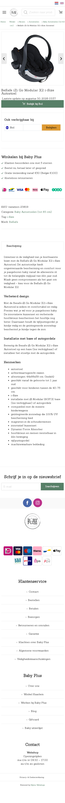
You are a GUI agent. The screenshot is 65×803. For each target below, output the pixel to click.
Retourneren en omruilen (33, 625)
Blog (33, 711)
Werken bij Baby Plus (34, 702)
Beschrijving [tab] (13, 245)
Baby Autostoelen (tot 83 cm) (33, 211)
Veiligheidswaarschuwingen (33, 659)
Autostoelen (34, 21)
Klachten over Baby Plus (34, 642)
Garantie (34, 633)
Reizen (22, 21)
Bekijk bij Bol (35, 103)
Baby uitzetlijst (34, 728)
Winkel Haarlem (34, 694)
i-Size (10, 216)
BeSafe (13, 221)
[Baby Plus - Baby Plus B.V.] (15, 12)
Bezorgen (34, 617)
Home (3, 21)
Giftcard (34, 719)
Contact (34, 591)
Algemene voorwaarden (34, 650)
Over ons (33, 685)
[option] (32, 58)
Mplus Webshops (38, 785)
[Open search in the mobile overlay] (38, 12)
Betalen (33, 608)
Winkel (12, 21)
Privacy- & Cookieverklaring (32, 777)
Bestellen (34, 600)
